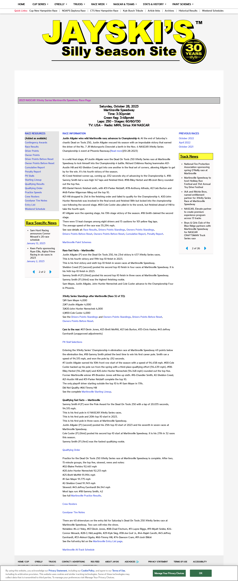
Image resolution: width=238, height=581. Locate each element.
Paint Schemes (181, 4)
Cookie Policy (87, 570)
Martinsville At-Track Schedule (78, 549)
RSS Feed (95, 562)
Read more (116, 150)
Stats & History (153, 4)
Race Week (98, 4)
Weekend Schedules (213, 10)
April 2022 (184, 142)
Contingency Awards (36, 142)
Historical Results (188, 10)
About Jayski (112, 562)
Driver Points (32, 150)
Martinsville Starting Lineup (96, 391)
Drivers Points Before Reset (77, 233)
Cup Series (39, 4)
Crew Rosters (32, 196)
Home (21, 4)
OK (200, 573)
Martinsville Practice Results (86, 495)
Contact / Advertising (73, 562)
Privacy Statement (158, 562)
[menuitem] (22, 562)
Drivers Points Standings (111, 229)
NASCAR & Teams (123, 4)
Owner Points (32, 155)
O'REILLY (39, 562)
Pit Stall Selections (72, 342)
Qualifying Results (34, 184)
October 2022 (186, 138)
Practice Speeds (33, 192)
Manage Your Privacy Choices (169, 573)
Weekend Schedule (35, 209)
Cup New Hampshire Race (43, 10)
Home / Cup (23, 562)
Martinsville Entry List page (107, 541)
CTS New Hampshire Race (104, 10)
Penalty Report (33, 171)
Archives (169, 10)
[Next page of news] (50, 271)
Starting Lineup (33, 179)
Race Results (32, 146)
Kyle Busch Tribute (133, 10)
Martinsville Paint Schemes (77, 242)
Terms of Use (180, 562)
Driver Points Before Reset (39, 159)
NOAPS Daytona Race (74, 10)
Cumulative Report (35, 167)
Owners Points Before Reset (109, 233)
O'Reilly (60, 4)
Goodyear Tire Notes (36, 200)
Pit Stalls (29, 175)
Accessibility (200, 562)
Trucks (78, 4)
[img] (119, 42)
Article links (154, 10)
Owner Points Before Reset (39, 163)
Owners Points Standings (140, 229)
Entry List (30, 204)
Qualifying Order (34, 188)
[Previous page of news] (33, 271)
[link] (119, 42)
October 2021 (186, 146)
